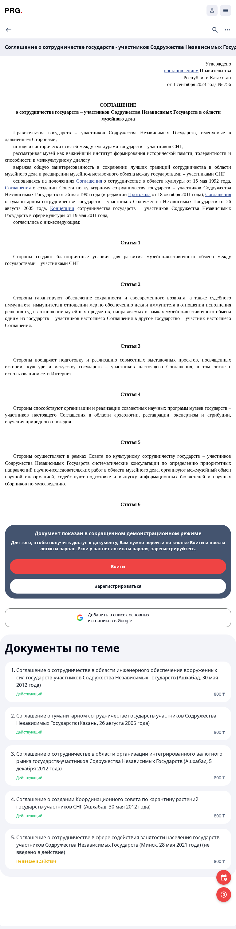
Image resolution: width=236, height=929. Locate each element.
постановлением (181, 70)
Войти (118, 566)
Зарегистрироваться (118, 586)
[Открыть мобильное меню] (225, 10)
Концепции (62, 208)
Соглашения (89, 181)
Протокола (139, 194)
